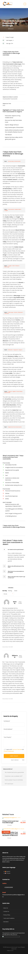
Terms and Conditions (8, 918)
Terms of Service (16, 749)
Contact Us (6, 911)
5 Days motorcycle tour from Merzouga (10, 822)
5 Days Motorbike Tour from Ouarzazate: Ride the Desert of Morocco (10, 833)
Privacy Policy (6, 915)
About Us (5, 908)
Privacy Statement (9, 751)
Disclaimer (6, 921)
